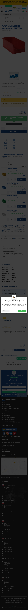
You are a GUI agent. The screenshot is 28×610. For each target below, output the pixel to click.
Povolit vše (21, 310)
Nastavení (6, 310)
